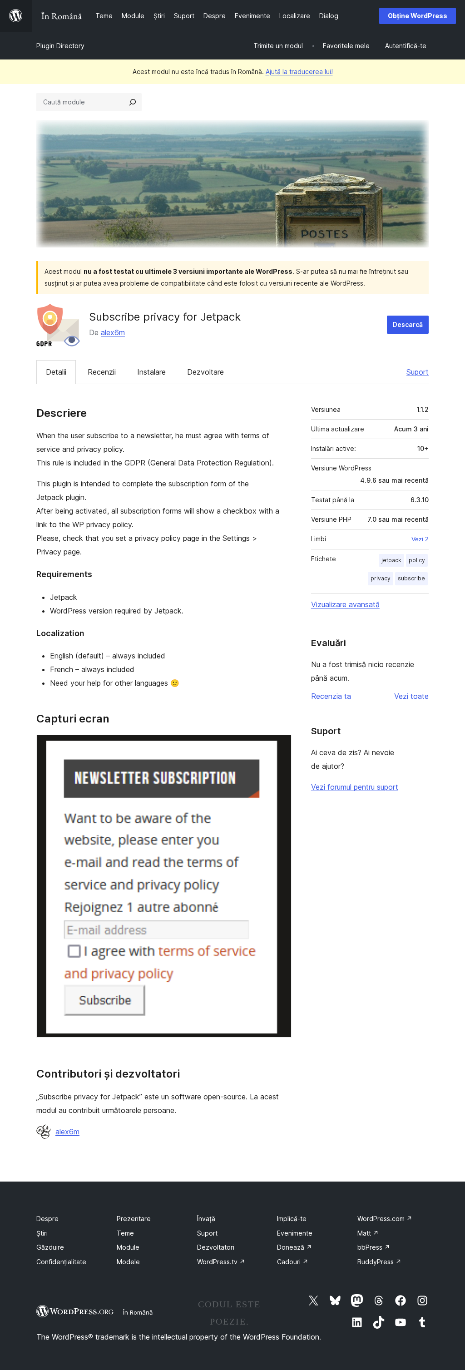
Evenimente (294, 1233)
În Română (138, 1312)
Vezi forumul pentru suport (354, 786)
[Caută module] (133, 102)
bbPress (373, 1247)
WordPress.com (384, 1218)
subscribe (411, 578)
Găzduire (50, 1247)
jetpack (391, 560)
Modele (128, 1262)
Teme (125, 1233)
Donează (294, 1247)
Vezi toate (411, 696)
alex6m (113, 332)
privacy (381, 578)
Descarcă (408, 324)
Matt (368, 1233)
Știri (42, 1233)
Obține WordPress (417, 16)
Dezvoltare (205, 371)
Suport (417, 371)
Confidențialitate (61, 1262)
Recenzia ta (331, 696)
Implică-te (292, 1218)
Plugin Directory (60, 45)
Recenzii (102, 371)
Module (128, 1247)
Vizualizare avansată (345, 604)
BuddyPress (379, 1262)
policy (417, 560)
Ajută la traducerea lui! (299, 71)
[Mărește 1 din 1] (279, 747)
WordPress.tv (221, 1262)
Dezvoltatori (215, 1247)
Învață (206, 1218)
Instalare (151, 371)
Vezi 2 (420, 539)
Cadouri (292, 1262)
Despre (47, 1218)
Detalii (56, 371)
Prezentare (134, 1218)
